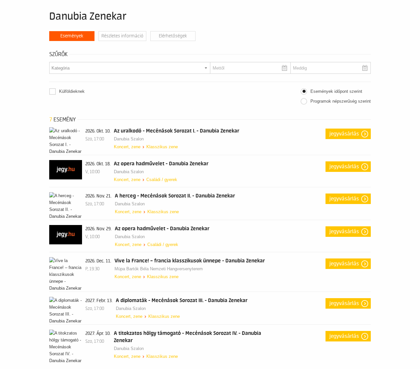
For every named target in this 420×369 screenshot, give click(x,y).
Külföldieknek (72, 91)
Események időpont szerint (336, 91)
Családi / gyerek (161, 179)
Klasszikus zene (162, 146)
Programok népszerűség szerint (340, 101)
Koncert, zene (127, 146)
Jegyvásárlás (344, 134)
